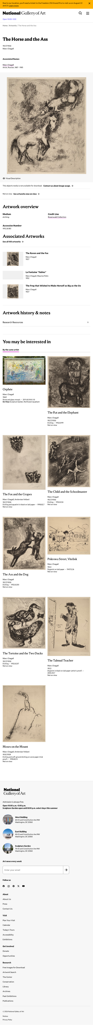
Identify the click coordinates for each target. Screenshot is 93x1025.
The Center (7, 977)
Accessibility (8, 934)
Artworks (13, 25)
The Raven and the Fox (37, 253)
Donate (6, 951)
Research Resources (13, 322)
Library (6, 986)
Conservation (8, 981)
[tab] (11, 350)
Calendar (6, 925)
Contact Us (7, 908)
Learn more (14, 5)
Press (5, 904)
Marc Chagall (8, 64)
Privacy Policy (7, 1020)
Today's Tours (8, 930)
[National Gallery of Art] (46, 791)
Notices (5, 1016)
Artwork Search (9, 972)
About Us (7, 899)
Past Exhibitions (9, 996)
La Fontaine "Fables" (36, 272)
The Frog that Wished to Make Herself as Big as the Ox (53, 285)
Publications (8, 1000)
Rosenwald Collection (57, 217)
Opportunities (9, 956)
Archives (6, 991)
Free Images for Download (14, 967)
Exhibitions (7, 939)
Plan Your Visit (9, 920)
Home (5, 25)
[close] (89, 3)
